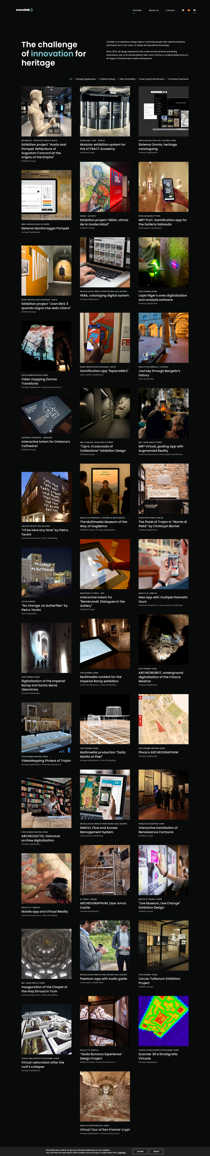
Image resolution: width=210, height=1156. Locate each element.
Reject (156, 1151)
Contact (170, 10)
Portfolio (137, 10)
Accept (140, 1151)
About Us (154, 10)
